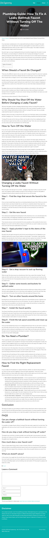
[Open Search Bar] (47, 3)
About (43, 3)
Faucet (38, 3)
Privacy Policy (42, 529)
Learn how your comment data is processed (30, 501)
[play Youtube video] (24, 167)
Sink (34, 3)
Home (3, 38)
